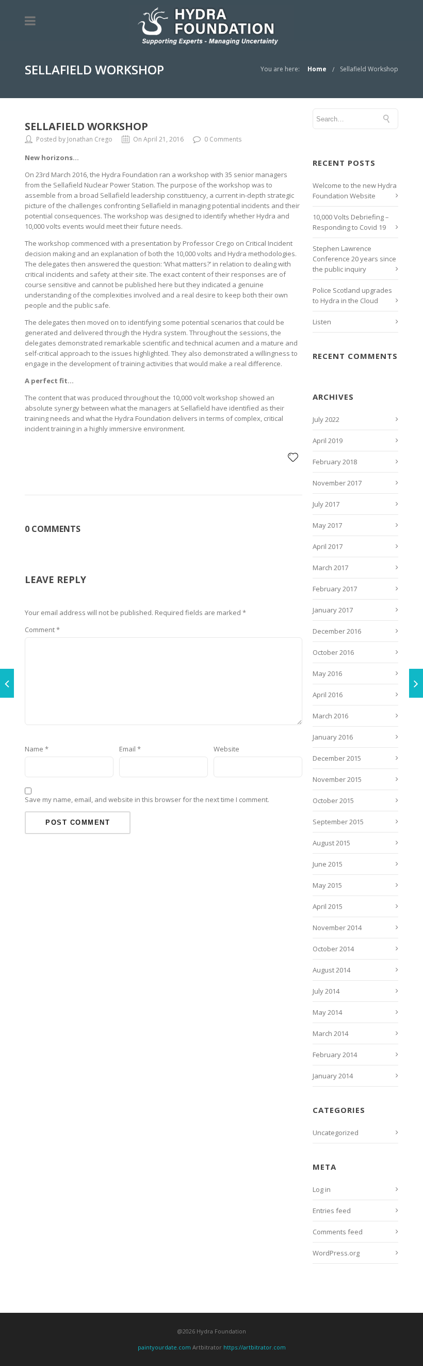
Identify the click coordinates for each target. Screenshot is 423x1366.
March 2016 (330, 715)
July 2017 (326, 504)
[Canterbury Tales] (416, 683)
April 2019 (328, 440)
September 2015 (338, 821)
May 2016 (327, 673)
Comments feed (338, 1231)
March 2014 (330, 1033)
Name (36, 748)
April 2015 (328, 906)
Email (130, 748)
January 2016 (333, 737)
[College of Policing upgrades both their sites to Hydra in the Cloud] (7, 683)
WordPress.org (336, 1253)
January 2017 (333, 610)
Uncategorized (336, 1132)
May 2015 (327, 885)
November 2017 (337, 483)
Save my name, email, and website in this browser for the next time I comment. (147, 799)
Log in (322, 1189)
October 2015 (333, 800)
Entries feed (332, 1210)
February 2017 (335, 588)
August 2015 (331, 842)
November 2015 (337, 779)
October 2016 (333, 652)
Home (317, 69)
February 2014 (335, 1054)
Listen (322, 321)
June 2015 (328, 864)
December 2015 (337, 758)
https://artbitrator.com (254, 1347)
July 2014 (326, 991)
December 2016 (337, 631)
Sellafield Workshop (369, 69)
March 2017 (330, 567)
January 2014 (333, 1075)
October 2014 (333, 948)
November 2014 (337, 927)
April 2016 (328, 694)
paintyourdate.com (164, 1347)
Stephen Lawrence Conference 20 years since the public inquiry (354, 259)
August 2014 (331, 970)
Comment (42, 629)
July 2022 (326, 419)
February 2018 (335, 461)
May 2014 (327, 1012)
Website (226, 748)
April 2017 (328, 546)
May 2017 (327, 525)
